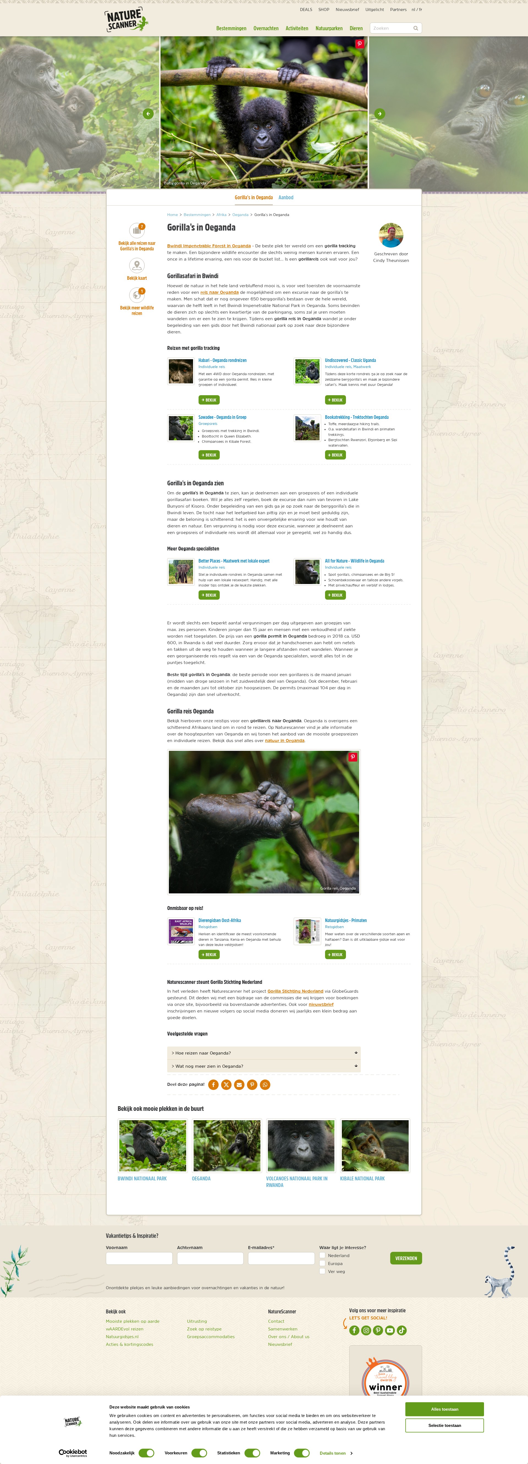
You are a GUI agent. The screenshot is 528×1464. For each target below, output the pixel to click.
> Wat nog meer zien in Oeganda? (207, 1066)
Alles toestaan (444, 1409)
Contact (276, 1321)
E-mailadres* (261, 1247)
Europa (335, 1263)
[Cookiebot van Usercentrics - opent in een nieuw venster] (73, 1453)
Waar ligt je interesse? (342, 1247)
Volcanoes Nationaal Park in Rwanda (297, 1181)
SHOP (323, 9)
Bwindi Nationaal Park (142, 1178)
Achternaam (190, 1247)
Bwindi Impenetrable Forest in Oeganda (209, 245)
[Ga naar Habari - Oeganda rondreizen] (181, 371)
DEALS (306, 9)
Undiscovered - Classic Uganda (350, 360)
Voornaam (117, 1247)
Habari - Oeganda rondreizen (223, 360)
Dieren (356, 28)
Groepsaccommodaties (211, 1336)
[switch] (199, 1453)
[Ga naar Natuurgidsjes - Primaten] (307, 931)
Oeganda (201, 1178)
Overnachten (266, 28)
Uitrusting (197, 1321)
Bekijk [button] (210, 400)
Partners (398, 9)
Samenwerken (283, 1329)
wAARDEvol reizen (125, 1329)
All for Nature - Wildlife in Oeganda (354, 561)
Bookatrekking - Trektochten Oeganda (357, 417)
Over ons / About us (288, 1336)
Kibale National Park (362, 1178)
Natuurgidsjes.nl (122, 1336)
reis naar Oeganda (219, 292)
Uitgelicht (374, 9)
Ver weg (336, 1271)
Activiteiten (297, 28)
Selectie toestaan (444, 1425)
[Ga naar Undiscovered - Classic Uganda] (307, 371)
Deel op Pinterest (352, 757)
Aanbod (286, 197)
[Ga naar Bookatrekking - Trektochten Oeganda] (307, 428)
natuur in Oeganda (284, 740)
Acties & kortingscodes (129, 1344)
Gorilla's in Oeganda (254, 197)
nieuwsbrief (321, 1004)
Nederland (339, 1255)
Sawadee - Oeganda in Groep (222, 417)
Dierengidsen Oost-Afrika (220, 920)
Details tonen (332, 1453)
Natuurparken (329, 28)
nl (413, 9)
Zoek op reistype (204, 1329)
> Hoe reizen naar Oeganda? (201, 1053)
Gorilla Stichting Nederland (295, 991)
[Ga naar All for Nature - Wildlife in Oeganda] (307, 572)
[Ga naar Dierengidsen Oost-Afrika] (181, 931)
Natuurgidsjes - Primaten (346, 920)
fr (420, 9)
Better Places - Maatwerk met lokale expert (234, 561)
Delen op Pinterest (359, 44)
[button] (148, 113)
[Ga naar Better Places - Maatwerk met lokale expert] (181, 572)
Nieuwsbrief (347, 9)
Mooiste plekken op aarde (133, 1321)
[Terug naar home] (126, 19)
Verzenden (406, 1258)
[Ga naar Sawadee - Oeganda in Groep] (181, 428)
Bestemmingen (231, 28)
